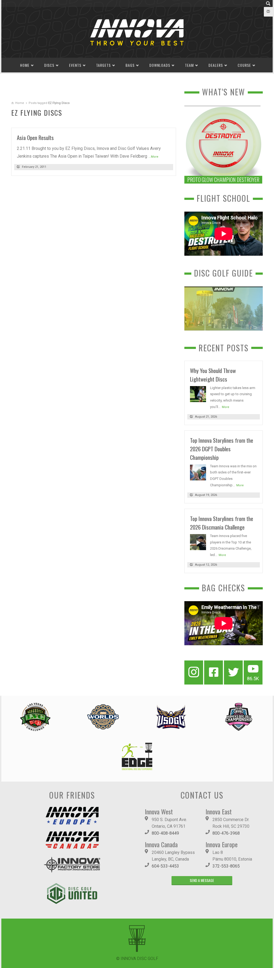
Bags (130, 65)
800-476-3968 (226, 833)
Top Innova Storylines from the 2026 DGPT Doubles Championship (221, 448)
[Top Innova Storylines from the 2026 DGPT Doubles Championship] (198, 472)
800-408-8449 (165, 833)
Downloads (159, 65)
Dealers (215, 65)
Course (244, 65)
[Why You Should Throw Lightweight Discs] (198, 393)
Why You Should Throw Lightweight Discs (213, 374)
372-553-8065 (226, 866)
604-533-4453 (165, 866)
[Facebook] (213, 672)
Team (189, 65)
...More (153, 156)
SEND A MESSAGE (202, 880)
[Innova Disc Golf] (137, 31)
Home (24, 65)
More (225, 407)
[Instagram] (193, 672)
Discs (49, 65)
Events (75, 65)
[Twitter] (233, 672)
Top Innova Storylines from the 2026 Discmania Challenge (221, 522)
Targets (103, 65)
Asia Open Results (35, 137)
